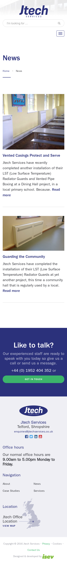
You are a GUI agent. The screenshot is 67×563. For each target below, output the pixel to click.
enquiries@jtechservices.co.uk (33, 431)
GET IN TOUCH (33, 379)
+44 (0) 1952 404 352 (31, 370)
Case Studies (11, 490)
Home (6, 71)
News (37, 483)
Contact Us (34, 550)
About (6, 483)
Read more (11, 291)
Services (39, 490)
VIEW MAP (9, 526)
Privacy (46, 543)
